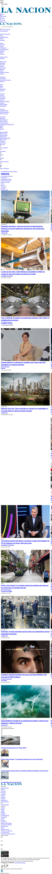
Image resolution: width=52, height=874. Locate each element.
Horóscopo (2, 98)
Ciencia (1, 71)
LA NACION (4, 171)
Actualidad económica (6, 179)
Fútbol (1, 84)
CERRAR (1, 0)
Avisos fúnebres (4, 120)
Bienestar (2, 69)
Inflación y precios (5, 182)
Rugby (1, 86)
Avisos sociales (3, 121)
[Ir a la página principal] (26, 12)
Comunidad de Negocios (7, 176)
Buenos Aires (3, 61)
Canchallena (3, 89)
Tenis (1, 87)
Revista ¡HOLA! (3, 133)
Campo (1, 46)
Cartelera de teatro (4, 112)
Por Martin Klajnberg (6, 679)
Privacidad (22, 862)
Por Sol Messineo (5, 366)
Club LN (3, 20)
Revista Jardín (3, 139)
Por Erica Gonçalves (6, 589)
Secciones (4, 16)
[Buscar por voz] (50, 27)
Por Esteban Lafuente (6, 322)
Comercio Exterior (4, 49)
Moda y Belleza (3, 104)
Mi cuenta (4, 22)
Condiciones (17, 862)
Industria (14, 171)
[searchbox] (25, 27)
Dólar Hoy (2, 44)
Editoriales (2, 77)
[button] (26, 96)
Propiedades (3, 48)
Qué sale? (2, 109)
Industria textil (4, 190)
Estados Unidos (3, 57)
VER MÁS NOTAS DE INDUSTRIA (7, 728)
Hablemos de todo (4, 72)
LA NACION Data (4, 37)
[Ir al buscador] (2, 6)
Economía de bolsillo (6, 591)
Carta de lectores (4, 123)
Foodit (3, 18)
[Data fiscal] (2, 871)
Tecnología (2, 97)
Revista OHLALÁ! (4, 132)
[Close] (2, 730)
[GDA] (4, 867)
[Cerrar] (21, 24)
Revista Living (3, 136)
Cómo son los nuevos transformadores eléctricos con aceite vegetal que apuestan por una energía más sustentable (22, 229)
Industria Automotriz (6, 180)
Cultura (2, 66)
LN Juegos (2, 93)
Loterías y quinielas (4, 101)
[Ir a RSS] (2, 849)
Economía (9, 171)
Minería (3, 368)
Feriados (2, 100)
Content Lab (4, 177)
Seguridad (2, 63)
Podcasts (2, 103)
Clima (1, 35)
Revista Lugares (4, 135)
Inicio (3, 14)
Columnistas (3, 78)
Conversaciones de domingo (7, 124)
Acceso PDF (3, 116)
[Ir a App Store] (5, 856)
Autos (2, 183)
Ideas (1, 127)
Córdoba (3, 188)
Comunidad (3, 67)
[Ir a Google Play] (5, 853)
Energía (3, 185)
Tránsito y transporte (5, 34)
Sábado (2, 126)
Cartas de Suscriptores (5, 80)
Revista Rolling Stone (5, 138)
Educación (2, 64)
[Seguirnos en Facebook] (2, 837)
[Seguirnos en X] (2, 841)
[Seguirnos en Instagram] (2, 845)
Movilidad (2, 51)
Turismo (2, 95)
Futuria (1, 43)
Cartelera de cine (4, 110)
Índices (1, 52)
